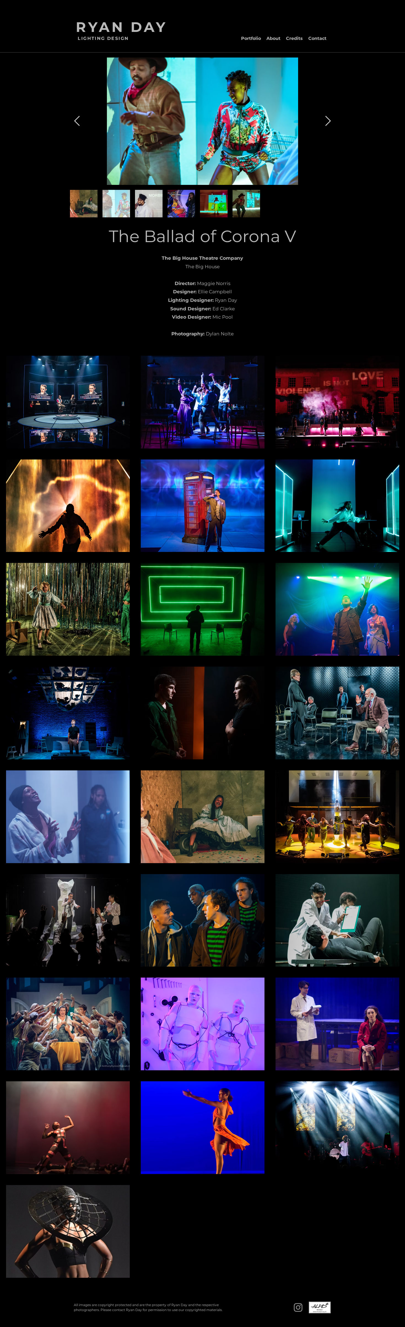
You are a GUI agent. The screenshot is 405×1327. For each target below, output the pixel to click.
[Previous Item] (77, 121)
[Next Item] (328, 121)
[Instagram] (298, 1307)
